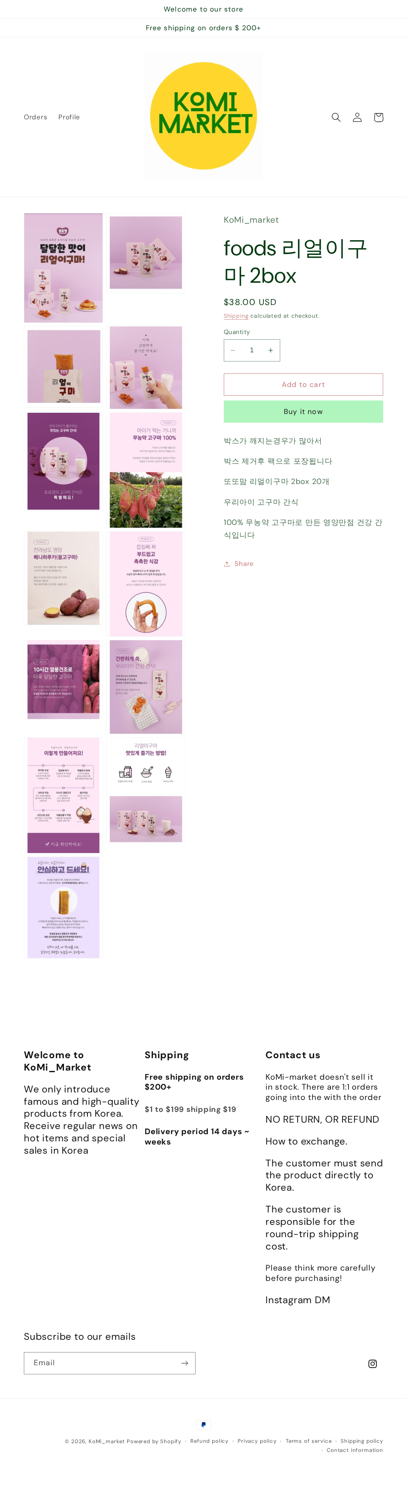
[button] (336, 117)
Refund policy (209, 1441)
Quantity (237, 332)
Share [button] (244, 563)
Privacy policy (257, 1441)
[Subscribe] (184, 1363)
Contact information (355, 1450)
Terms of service (308, 1441)
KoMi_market (107, 1441)
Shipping (236, 315)
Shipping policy (362, 1441)
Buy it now (303, 411)
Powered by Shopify (154, 1441)
